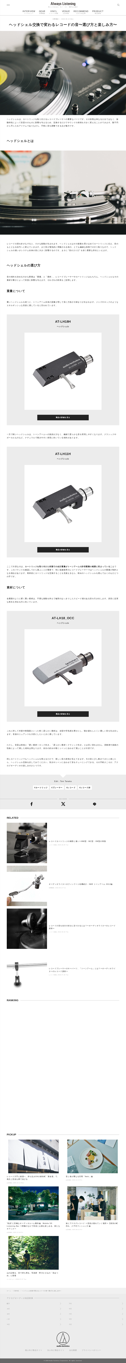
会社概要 (73, 1350)
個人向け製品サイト (33, 1350)
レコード (71, 787)
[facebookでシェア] (32, 804)
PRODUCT (98, 12)
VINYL (53, 12)
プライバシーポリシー (91, 1350)
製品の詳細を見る (63, 417)
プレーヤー (57, 787)
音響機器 (56, 19)
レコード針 (85, 787)
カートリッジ (41, 787)
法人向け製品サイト (55, 1350)
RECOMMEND (81, 12)
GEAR (42, 12)
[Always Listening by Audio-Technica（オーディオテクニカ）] (63, 1346)
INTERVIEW (29, 12)
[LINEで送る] (95, 804)
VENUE (66, 12)
